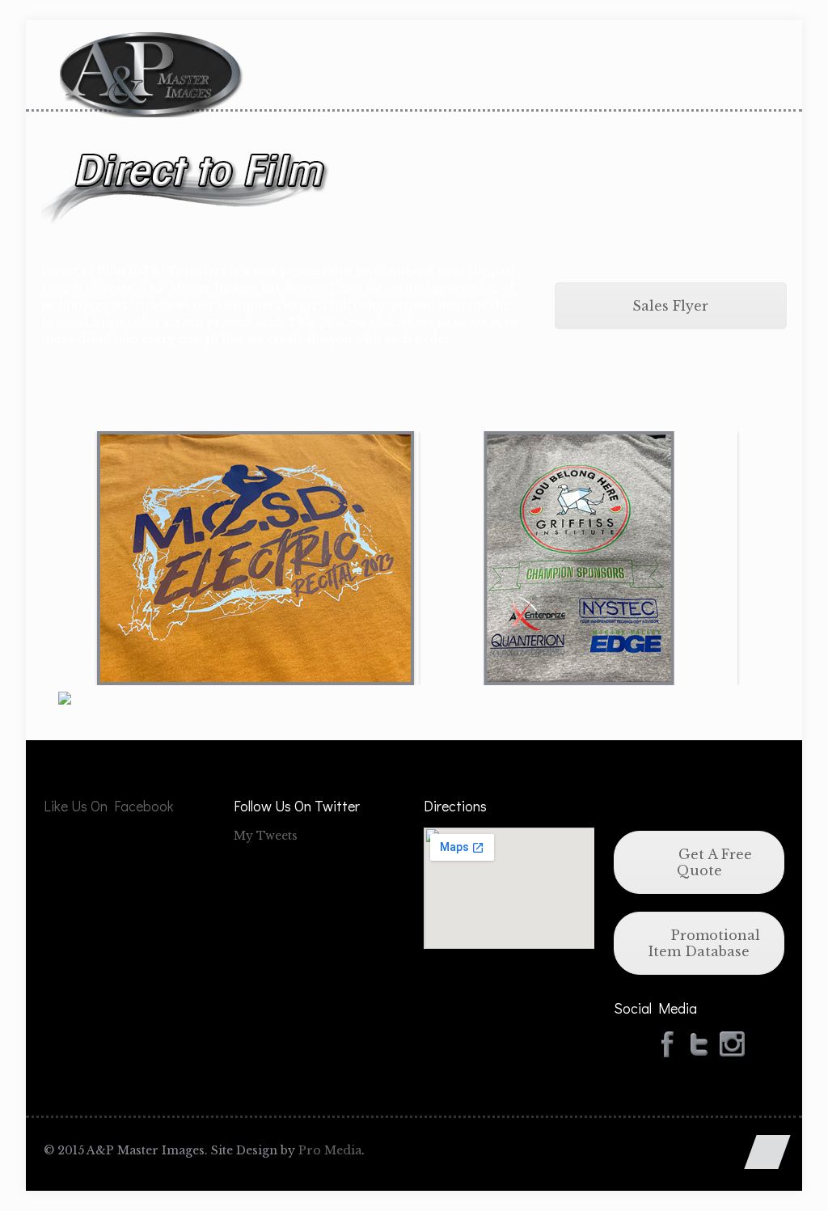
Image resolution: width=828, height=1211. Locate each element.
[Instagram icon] (728, 1150)
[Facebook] (667, 1042)
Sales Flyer (670, 306)
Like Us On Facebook (109, 805)
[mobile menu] (758, 72)
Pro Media (329, 1150)
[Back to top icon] (767, 1152)
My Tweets (266, 835)
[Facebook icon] (694, 1150)
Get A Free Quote (713, 862)
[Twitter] (699, 1042)
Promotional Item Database (704, 943)
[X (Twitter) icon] (711, 1150)
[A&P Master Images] (151, 56)
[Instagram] (731, 1042)
